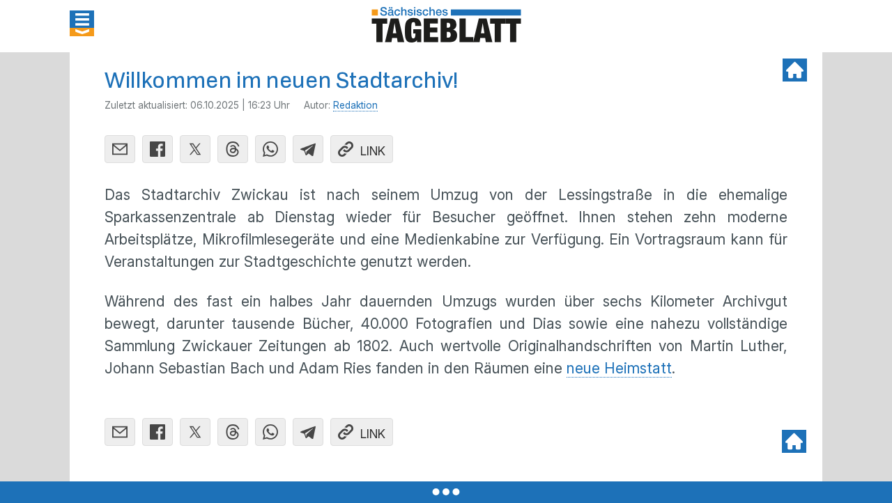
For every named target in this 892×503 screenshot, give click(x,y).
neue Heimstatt (619, 368)
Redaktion (355, 105)
